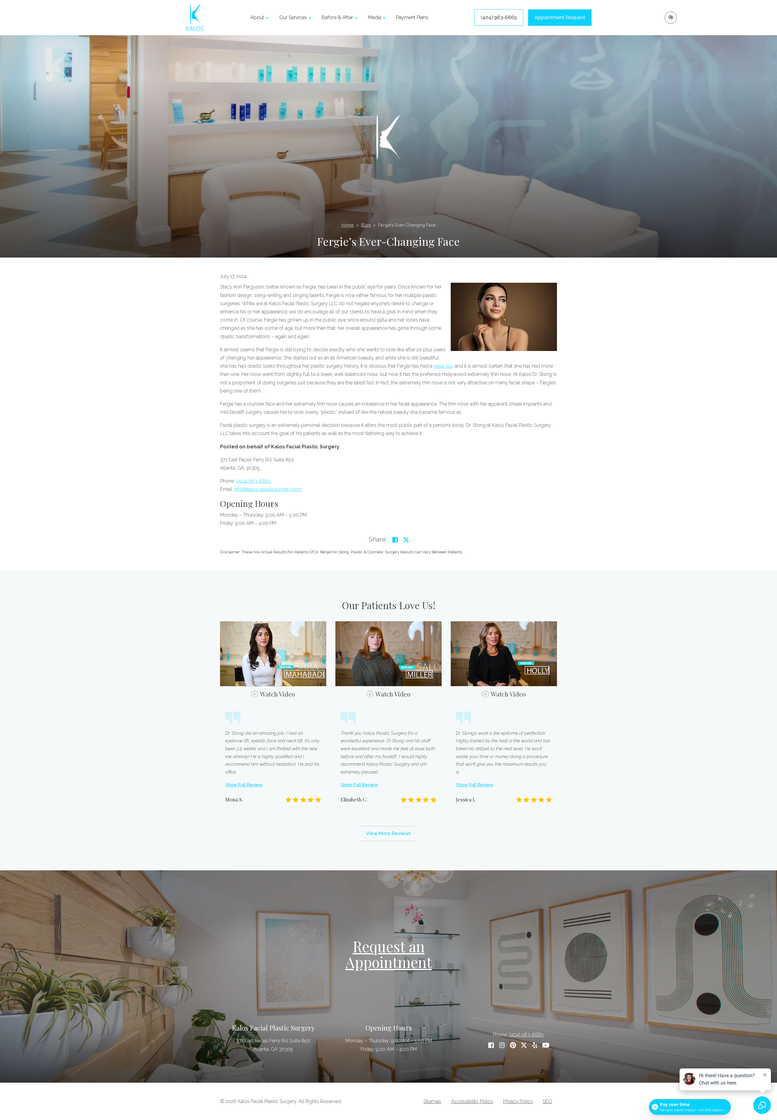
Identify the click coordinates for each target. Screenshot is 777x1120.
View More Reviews (388, 833)
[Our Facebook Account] (491, 1045)
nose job (443, 366)
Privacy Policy (518, 1101)
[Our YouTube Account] (546, 1045)
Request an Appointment (388, 954)
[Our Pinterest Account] (513, 1045)
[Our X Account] (524, 1045)
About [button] (257, 17)
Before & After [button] (337, 17)
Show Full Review (244, 784)
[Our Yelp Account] (535, 1045)
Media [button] (374, 17)
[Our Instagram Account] (502, 1045)
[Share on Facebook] (395, 540)
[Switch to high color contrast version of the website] (671, 18)
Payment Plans (412, 17)
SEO (547, 1101)
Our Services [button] (293, 17)
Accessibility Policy (472, 1101)
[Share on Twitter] (406, 540)
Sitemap (432, 1101)
